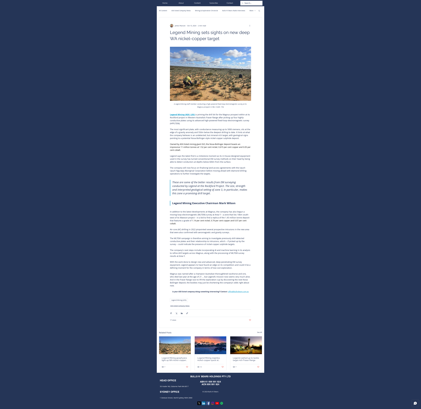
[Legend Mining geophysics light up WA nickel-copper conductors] (175, 345)
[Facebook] (208, 403)
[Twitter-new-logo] (199, 403)
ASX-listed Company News (181, 11)
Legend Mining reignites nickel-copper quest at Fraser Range (208, 359)
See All (259, 332)
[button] (197, 3)
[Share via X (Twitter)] (176, 313)
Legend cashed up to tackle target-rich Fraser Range (246, 359)
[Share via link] (187, 313)
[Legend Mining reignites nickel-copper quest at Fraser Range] (210, 345)
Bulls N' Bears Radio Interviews (233, 11)
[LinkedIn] (203, 403)
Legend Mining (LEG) (178, 300)
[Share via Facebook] (171, 313)
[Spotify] (221, 403)
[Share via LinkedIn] (182, 313)
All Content (163, 11)
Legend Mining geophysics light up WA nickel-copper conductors (174, 359)
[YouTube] (217, 403)
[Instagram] (212, 403)
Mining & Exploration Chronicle (206, 11)
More (251, 11)
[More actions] (249, 25)
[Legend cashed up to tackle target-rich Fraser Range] (246, 345)
